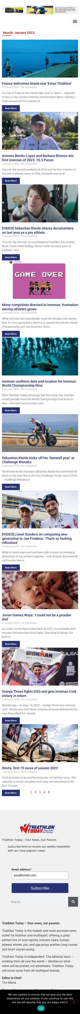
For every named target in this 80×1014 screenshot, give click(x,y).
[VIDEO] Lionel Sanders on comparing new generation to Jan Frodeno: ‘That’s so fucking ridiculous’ (37, 538)
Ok (41, 1008)
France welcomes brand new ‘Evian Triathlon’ (37, 83)
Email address (21, 869)
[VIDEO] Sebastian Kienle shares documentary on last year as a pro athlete (38, 230)
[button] (75, 21)
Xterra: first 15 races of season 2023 (30, 768)
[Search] (73, 902)
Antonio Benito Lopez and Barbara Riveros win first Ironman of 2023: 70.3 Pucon (38, 158)
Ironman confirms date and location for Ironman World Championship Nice (39, 383)
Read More (11, 108)
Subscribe (40, 888)
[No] (73, 1001)
